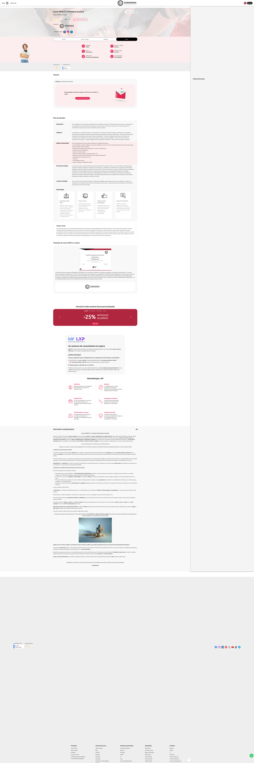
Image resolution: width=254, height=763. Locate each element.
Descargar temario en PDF (105, 387)
